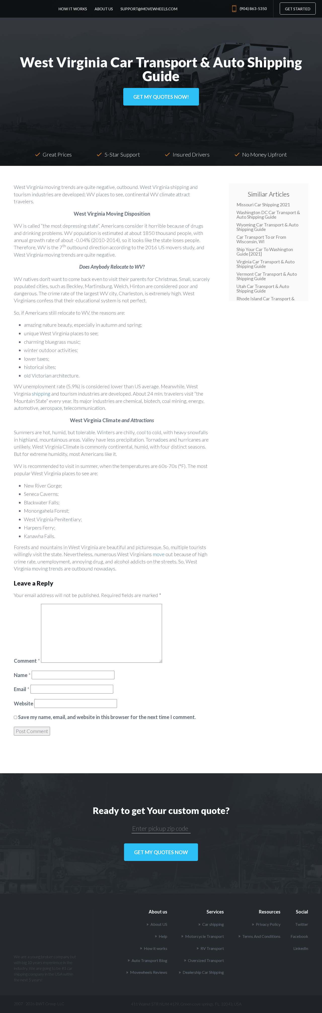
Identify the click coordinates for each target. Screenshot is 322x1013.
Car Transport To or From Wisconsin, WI (261, 239)
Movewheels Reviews (148, 972)
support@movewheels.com (148, 9)
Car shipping (213, 924)
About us (104, 9)
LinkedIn (300, 948)
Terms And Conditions (261, 936)
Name (22, 675)
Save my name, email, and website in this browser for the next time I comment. (107, 717)
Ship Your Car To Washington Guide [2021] (264, 251)
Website (23, 703)
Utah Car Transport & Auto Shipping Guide (262, 288)
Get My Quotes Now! (161, 97)
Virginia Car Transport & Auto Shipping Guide (265, 263)
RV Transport (212, 948)
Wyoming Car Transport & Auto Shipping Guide (267, 226)
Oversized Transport (206, 960)
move (159, 554)
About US (158, 924)
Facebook (299, 936)
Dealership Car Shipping (203, 972)
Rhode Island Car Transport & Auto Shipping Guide (265, 300)
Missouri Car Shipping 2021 (263, 204)
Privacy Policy (268, 924)
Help (163, 936)
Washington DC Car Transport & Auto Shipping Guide (268, 214)
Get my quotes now (161, 852)
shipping (41, 394)
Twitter (301, 924)
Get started (297, 9)
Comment (27, 661)
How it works (72, 9)
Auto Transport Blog (149, 960)
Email (21, 689)
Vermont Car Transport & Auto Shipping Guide (266, 276)
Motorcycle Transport (204, 936)
